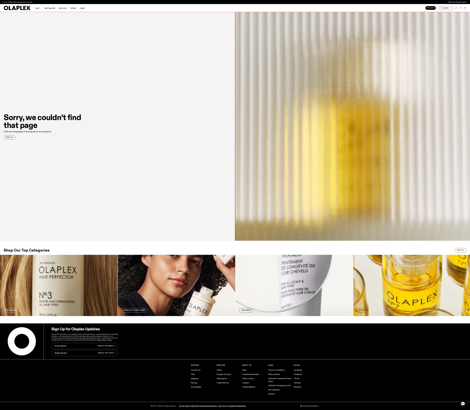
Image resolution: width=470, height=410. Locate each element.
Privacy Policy (101, 340)
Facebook (298, 374)
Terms (110, 340)
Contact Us (195, 370)
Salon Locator (248, 378)
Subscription (222, 378)
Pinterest (297, 387)
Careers (245, 383)
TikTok (296, 378)
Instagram (298, 370)
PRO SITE (430, 8)
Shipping (194, 378)
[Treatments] (294, 285)
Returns (194, 383)
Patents (271, 394)
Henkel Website (248, 387)
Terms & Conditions (276, 370)
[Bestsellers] (59, 285)
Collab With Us (223, 383)
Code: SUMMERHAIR (38, 2)
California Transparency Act (279, 385)
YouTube (297, 383)
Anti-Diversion (274, 390)
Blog (244, 370)
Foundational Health (250, 374)
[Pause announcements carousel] (2, 2)
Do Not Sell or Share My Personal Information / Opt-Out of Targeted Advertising (212, 406)
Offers (219, 370)
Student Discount (224, 374)
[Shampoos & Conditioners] (176, 285)
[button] (462, 403)
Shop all (460, 250)
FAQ (193, 374)
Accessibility (196, 387)
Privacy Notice (274, 374)
